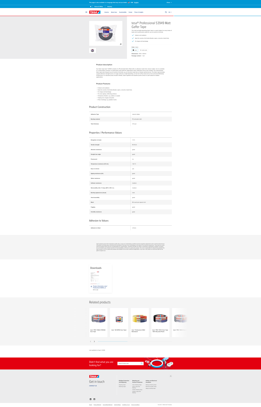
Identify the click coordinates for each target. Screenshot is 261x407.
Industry (109, 6)
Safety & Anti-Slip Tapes (151, 388)
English (136, 2)
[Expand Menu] (86, 12)
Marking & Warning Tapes (151, 384)
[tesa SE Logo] (95, 12)
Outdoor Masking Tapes (137, 389)
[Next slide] (94, 341)
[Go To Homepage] (90, 6)
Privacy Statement (97, 404)
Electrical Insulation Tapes (151, 386)
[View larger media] (121, 44)
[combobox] (129, 363)
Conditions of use (126, 404)
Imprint (90, 404)
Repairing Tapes (122, 384)
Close (168, 2)
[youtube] (94, 399)
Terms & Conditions (135, 404)
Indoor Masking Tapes (137, 384)
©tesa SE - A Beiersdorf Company (165, 404)
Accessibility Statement (107, 404)
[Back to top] (171, 376)
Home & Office (98, 6)
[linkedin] (90, 399)
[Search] (166, 12)
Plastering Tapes (122, 386)
